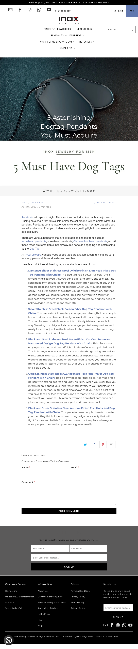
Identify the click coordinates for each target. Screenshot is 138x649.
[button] (49, 29)
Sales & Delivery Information (52, 602)
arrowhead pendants (34, 241)
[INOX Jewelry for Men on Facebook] (20, 10)
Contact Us (11, 591)
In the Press (44, 614)
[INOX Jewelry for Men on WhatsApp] (39, 10)
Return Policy (77, 602)
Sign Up (69, 566)
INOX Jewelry (33, 254)
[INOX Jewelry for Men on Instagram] (30, 10)
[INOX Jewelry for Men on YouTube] (49, 10)
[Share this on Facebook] (94, 444)
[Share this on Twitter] (85, 444)
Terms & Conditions (80, 591)
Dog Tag (34, 248)
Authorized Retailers (48, 608)
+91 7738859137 (62, 11)
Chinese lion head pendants (90, 241)
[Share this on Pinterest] (103, 444)
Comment (28, 482)
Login (120, 11)
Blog (40, 625)
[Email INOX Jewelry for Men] (10, 10)
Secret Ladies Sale (14, 608)
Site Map (9, 602)
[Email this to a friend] (111, 444)
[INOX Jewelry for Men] (69, 21)
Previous (100, 203)
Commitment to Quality (50, 596)
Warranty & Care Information (19, 596)
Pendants (27, 217)
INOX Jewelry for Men (24, 636)
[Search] (131, 29)
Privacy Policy (78, 596)
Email (75, 467)
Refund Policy (78, 608)
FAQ (40, 619)
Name (26, 467)
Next (111, 203)
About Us (42, 591)
